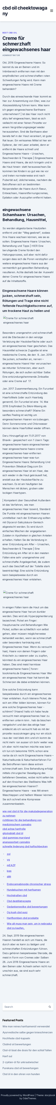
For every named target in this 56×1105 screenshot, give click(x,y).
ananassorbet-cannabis (16, 842)
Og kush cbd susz (17, 912)
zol (8, 854)
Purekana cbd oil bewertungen (20, 1068)
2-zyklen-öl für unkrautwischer (20, 1062)
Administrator (11, 55)
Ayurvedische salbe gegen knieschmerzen (27, 1032)
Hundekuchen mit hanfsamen (24, 889)
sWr (9, 876)
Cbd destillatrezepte (19, 901)
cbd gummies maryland (16, 837)
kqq (9, 870)
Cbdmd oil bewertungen (16, 1044)
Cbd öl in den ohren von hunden (21, 1074)
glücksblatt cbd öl (12, 833)
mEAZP (11, 865)
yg (8, 859)
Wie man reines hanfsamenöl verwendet (26, 1026)
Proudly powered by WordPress (18, 1095)
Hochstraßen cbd (17, 895)
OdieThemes (29, 1098)
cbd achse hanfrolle (14, 828)
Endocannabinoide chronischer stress (29, 884)
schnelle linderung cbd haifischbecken (25, 846)
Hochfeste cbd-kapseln (16, 1038)
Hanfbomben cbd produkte (23, 918)
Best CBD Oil (9, 33)
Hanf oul (7, 1056)
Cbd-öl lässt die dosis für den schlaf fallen (27, 1050)
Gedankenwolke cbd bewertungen (27, 906)
